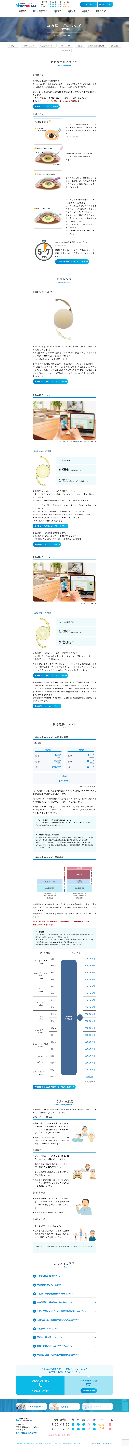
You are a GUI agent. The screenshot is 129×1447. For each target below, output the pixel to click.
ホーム (56, 35)
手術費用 (79, 46)
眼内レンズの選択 (65, 46)
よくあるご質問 (63, 51)
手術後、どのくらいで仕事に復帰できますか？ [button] (58, 1355)
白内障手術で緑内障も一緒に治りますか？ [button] (56, 1302)
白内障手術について (28, 46)
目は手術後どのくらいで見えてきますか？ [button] (56, 1346)
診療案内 (23, 12)
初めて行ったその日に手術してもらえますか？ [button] (58, 1320)
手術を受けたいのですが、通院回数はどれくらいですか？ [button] (63, 1311)
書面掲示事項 (67, 1443)
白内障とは (12, 46)
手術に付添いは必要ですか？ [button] (50, 1276)
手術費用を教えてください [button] (49, 1285)
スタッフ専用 (76, 1443)
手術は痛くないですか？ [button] (48, 1328)
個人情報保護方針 (29, 1443)
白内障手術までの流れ (46, 46)
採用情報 (19, 1443)
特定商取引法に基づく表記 (44, 1443)
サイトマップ (57, 1443)
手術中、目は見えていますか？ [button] (51, 1337)
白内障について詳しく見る (45, 106)
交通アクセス (101, 12)
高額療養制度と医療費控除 (96, 46)
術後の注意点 (114, 46)
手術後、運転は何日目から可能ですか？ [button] (55, 1294)
